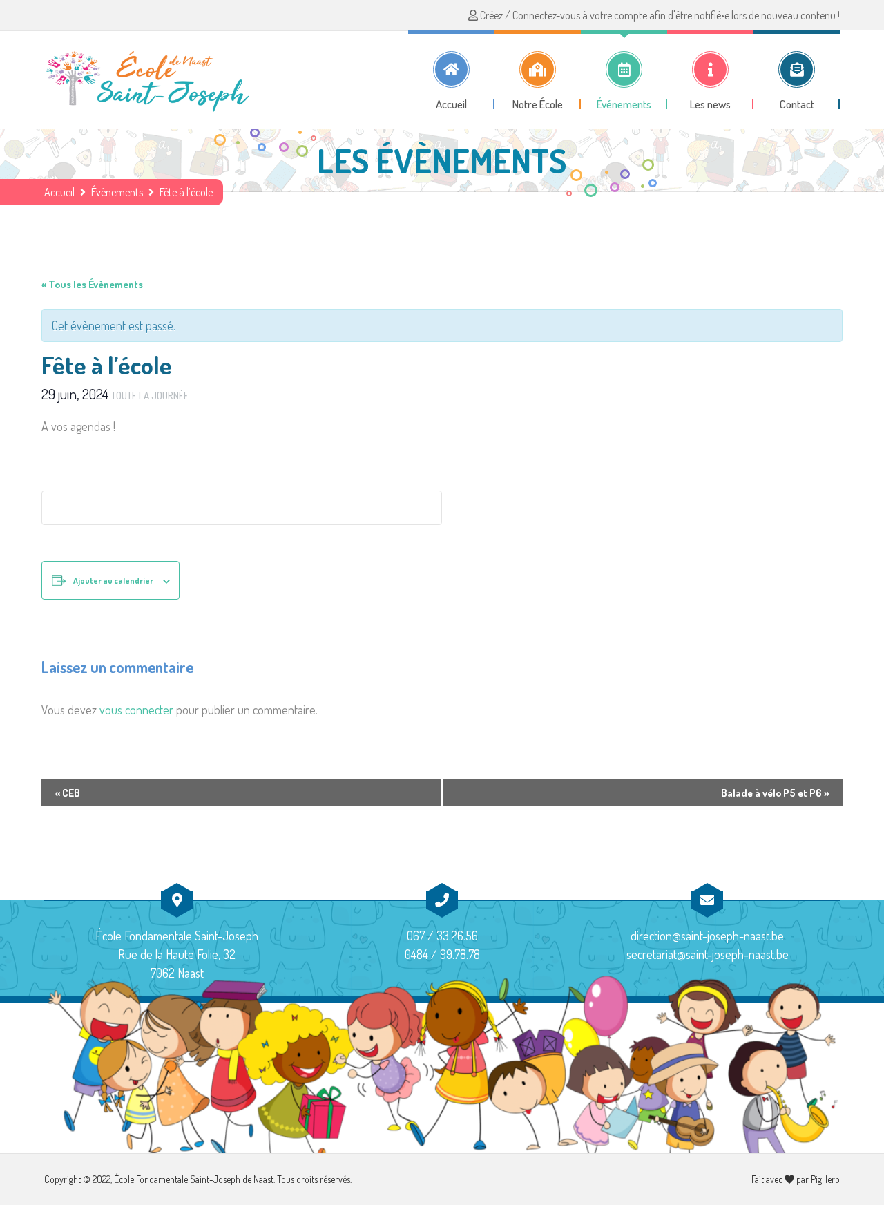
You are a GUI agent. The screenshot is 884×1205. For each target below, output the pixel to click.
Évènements (117, 192)
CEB (67, 792)
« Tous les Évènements (92, 284)
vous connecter (136, 709)
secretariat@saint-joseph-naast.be (707, 954)
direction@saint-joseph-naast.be (707, 935)
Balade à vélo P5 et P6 (775, 792)
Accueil (59, 192)
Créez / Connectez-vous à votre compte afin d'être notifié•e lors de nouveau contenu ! (659, 15)
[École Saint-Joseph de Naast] (147, 79)
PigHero (825, 1179)
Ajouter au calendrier (113, 581)
